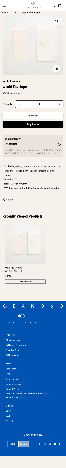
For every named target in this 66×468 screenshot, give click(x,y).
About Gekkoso (13, 339)
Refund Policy (12, 389)
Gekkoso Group (13, 355)
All (14, 12)
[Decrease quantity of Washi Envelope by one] (19, 104)
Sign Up (9, 405)
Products (10, 334)
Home (5, 12)
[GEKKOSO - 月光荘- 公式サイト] (33, 5)
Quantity (7, 104)
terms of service (13, 383)
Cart (8, 415)
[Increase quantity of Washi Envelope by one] (59, 104)
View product (25, 281)
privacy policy (12, 378)
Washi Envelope (14, 269)
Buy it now (33, 124)
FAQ (8, 373)
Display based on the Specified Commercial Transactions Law (27, 395)
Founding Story (13, 350)
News (8, 363)
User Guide (11, 368)
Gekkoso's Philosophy (16, 344)
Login (8, 410)
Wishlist (9, 420)
